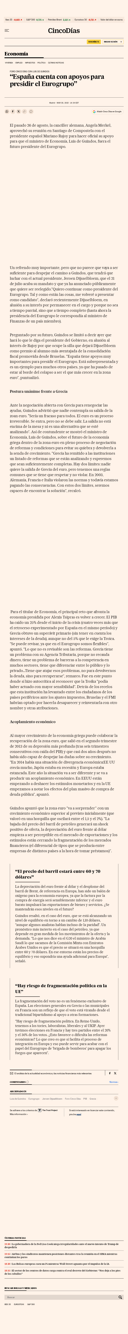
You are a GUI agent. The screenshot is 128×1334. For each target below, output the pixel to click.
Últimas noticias (56, 63)
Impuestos (30, 63)
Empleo (19, 63)
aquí (78, 1114)
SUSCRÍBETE (93, 42)
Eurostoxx (19, 1304)
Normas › (114, 1082)
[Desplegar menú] (6, 30)
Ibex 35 (9, 20)
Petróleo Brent (55, 20)
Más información (18, 1114)
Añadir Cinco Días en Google (109, 111)
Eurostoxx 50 (81, 20)
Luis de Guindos (18, 1098)
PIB (85, 1098)
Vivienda (9, 63)
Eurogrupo (34, 1098)
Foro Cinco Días (73, 1098)
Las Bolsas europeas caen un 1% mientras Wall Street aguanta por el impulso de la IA (60, 1263)
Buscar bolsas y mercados (20, 1288)
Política (42, 63)
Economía (16, 54)
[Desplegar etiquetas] (116, 1098)
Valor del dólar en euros (111, 20)
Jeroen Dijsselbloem (52, 1098)
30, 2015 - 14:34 (68, 103)
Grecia (93, 1098)
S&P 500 (30, 20)
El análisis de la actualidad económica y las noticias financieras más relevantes (53, 1073)
